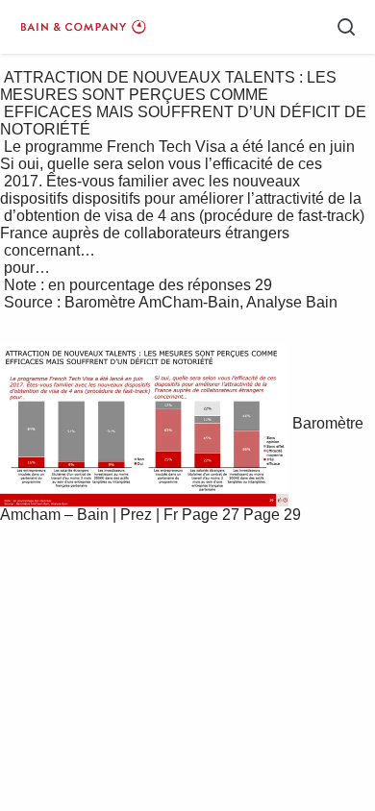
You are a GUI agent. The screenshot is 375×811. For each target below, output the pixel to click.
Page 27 (210, 514)
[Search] (346, 27)
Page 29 (272, 514)
